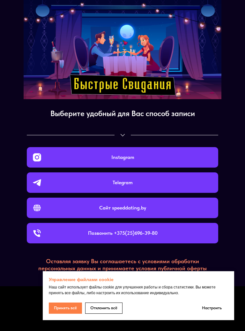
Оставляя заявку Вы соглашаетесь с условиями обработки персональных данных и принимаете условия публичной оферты (122, 265)
